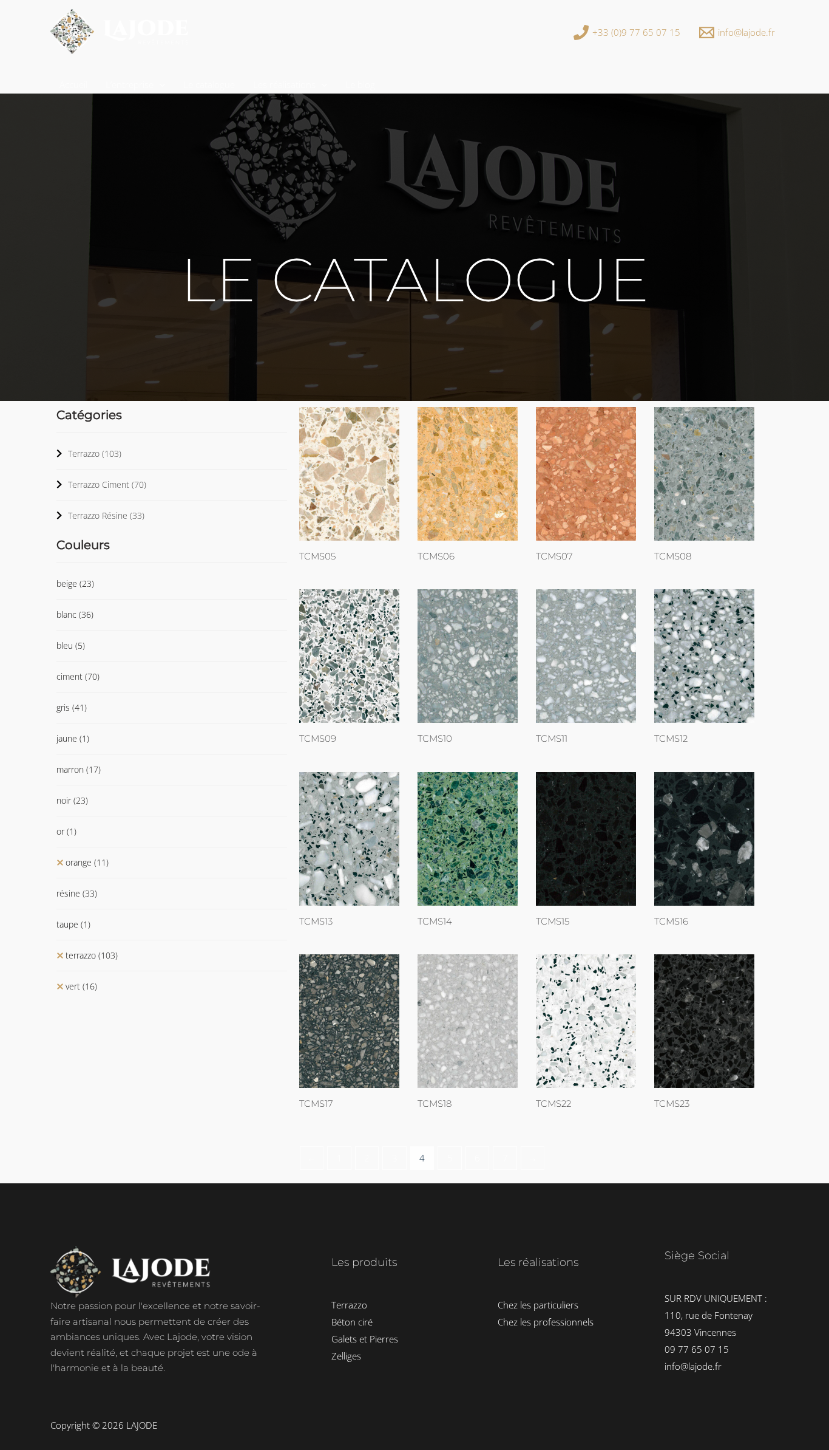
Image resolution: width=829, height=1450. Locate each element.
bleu (70, 645)
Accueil (73, 84)
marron (78, 769)
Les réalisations (284, 84)
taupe (73, 924)
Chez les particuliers (538, 1305)
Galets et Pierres (364, 1339)
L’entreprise (130, 84)
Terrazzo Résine (106, 515)
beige (75, 583)
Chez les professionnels (546, 1322)
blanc (74, 614)
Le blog (360, 84)
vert (81, 986)
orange (87, 862)
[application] (159, 84)
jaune (72, 738)
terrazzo (92, 955)
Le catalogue (209, 84)
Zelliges (346, 1356)
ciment (78, 676)
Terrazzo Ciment (107, 484)
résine (76, 893)
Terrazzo (94, 453)
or (66, 831)
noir (72, 800)
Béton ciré (352, 1322)
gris (71, 707)
